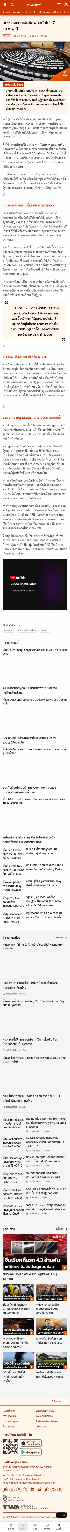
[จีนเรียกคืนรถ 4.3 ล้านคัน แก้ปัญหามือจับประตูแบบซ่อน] (35, 1252)
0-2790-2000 (14, 1475)
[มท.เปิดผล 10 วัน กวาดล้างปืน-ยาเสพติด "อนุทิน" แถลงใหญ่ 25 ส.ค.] (13, 870)
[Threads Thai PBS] (25, 1489)
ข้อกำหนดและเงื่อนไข (45, 1410)
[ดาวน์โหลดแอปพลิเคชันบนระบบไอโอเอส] (31, 1442)
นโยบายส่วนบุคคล (11, 1421)
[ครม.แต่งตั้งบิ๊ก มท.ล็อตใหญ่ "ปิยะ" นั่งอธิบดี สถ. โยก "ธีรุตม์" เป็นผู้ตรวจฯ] (35, 1017)
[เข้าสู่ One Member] (66, 4)
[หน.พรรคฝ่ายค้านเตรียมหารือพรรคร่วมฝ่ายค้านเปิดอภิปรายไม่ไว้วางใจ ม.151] (13, 1143)
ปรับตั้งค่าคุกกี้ (42, 1426)
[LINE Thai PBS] (32, 1489)
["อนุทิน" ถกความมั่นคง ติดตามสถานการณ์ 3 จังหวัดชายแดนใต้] (13, 1178)
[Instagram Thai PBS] (18, 1489)
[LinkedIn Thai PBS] (60, 1489)
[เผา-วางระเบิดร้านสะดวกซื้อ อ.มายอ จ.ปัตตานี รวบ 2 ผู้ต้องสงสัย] (35, 716)
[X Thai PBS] (12, 1489)
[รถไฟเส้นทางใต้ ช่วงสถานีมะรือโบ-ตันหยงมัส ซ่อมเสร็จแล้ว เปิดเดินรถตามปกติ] (35, 815)
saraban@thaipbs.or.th (44, 1482)
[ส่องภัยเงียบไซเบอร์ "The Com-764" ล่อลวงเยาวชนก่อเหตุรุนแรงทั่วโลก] (35, 765)
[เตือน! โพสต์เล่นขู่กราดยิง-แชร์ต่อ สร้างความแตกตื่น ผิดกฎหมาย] (18, 1292)
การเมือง (6, 35)
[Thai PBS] (34, 4)
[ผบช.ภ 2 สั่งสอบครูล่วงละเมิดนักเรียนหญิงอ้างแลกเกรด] (13, 854)
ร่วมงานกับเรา (9, 1426)
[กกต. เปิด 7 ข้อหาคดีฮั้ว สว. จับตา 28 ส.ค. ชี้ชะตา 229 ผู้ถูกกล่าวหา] (13, 1194)
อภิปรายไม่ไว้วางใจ (26, 630)
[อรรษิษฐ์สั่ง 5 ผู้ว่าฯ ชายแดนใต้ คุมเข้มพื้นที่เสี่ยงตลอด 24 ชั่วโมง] (13, 886)
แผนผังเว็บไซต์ (9, 1410)
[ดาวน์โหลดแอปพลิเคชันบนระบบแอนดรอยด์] (31, 1451)
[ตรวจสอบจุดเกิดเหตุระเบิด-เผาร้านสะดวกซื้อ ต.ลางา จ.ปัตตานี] (18, 1326)
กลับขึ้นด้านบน (56, 1401)
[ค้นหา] (11, 4)
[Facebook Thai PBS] (5, 1489)
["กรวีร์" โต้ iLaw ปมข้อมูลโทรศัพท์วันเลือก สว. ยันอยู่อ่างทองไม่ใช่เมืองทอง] (13, 1210)
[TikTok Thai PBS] (46, 1489)
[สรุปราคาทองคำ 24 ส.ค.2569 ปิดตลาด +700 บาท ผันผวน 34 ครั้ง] (13, 918)
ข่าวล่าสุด (8, 630)
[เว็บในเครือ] (4, 4)
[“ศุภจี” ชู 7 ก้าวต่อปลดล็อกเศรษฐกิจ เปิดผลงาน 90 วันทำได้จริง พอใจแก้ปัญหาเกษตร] (13, 902)
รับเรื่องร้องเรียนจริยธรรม (47, 1421)
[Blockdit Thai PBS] (53, 1489)
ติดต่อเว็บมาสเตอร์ (44, 1416)
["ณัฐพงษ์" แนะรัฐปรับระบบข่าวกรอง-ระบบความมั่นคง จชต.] (51, 1292)
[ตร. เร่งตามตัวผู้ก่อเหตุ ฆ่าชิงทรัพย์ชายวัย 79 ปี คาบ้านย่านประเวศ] (35, 666)
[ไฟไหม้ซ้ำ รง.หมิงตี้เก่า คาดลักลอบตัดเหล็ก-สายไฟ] (18, 1360)
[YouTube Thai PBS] (39, 1489)
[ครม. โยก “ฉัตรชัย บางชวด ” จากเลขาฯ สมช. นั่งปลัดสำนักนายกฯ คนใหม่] (35, 1074)
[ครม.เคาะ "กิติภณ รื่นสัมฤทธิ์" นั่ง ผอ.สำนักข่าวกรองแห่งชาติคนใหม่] (35, 961)
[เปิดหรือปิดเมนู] (59, 4)
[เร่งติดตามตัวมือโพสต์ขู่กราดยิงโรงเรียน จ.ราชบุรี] (51, 1360)
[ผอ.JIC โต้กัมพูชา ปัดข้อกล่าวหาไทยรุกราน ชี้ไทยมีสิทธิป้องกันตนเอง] (13, 1162)
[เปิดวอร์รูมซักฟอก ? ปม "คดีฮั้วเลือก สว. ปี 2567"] (51, 1326)
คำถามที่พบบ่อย (10, 1416)
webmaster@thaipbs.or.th (27, 1479)
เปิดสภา (44, 630)
